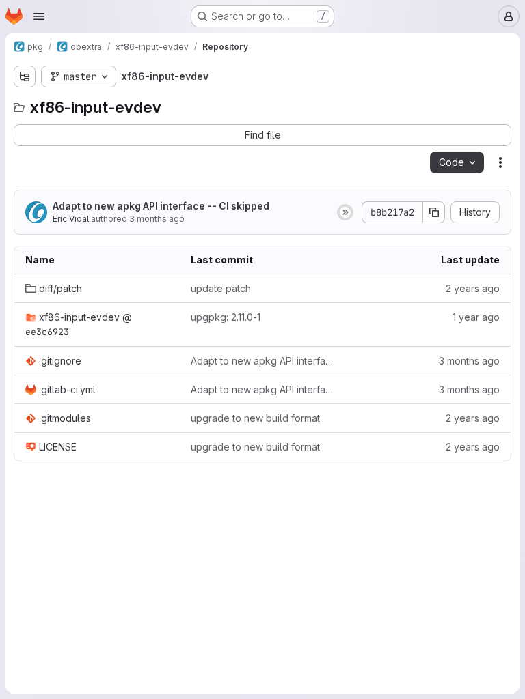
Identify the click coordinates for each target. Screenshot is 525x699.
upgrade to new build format (255, 418)
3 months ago (157, 219)
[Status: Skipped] (345, 212)
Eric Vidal (71, 219)
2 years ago (473, 288)
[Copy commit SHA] (434, 212)
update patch (221, 288)
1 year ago (476, 317)
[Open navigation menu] (39, 16)
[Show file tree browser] (25, 76)
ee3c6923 (47, 332)
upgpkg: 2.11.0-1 (225, 317)
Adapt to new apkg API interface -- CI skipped (161, 206)
